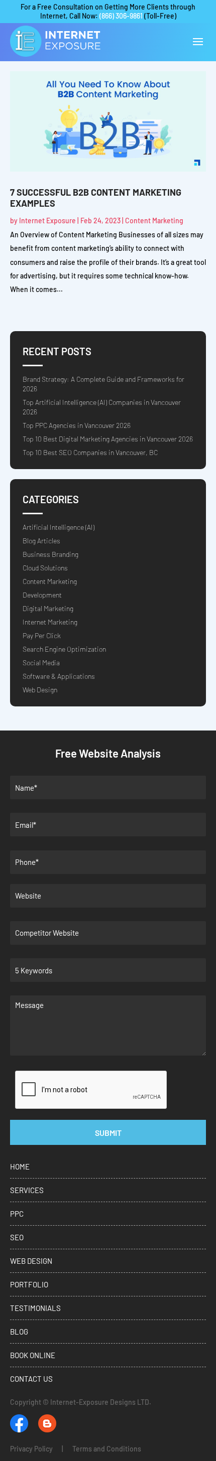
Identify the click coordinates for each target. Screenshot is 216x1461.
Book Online (32, 1355)
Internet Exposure (47, 220)
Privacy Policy (31, 1448)
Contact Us (31, 1378)
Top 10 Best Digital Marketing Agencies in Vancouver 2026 (108, 438)
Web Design (40, 689)
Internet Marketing (50, 622)
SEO (17, 1237)
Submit (108, 1132)
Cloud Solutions (45, 567)
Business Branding (50, 554)
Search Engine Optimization (64, 649)
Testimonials (35, 1307)
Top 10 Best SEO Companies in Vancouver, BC (90, 452)
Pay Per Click (42, 635)
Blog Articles (41, 540)
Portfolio (29, 1284)
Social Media (41, 662)
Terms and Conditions (106, 1448)
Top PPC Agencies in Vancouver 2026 (77, 425)
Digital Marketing (48, 608)
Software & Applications (59, 676)
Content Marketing (154, 220)
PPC (17, 1213)
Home (20, 1166)
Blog (19, 1331)
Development (42, 595)
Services (27, 1190)
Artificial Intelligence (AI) (58, 527)
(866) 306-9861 (121, 16)
